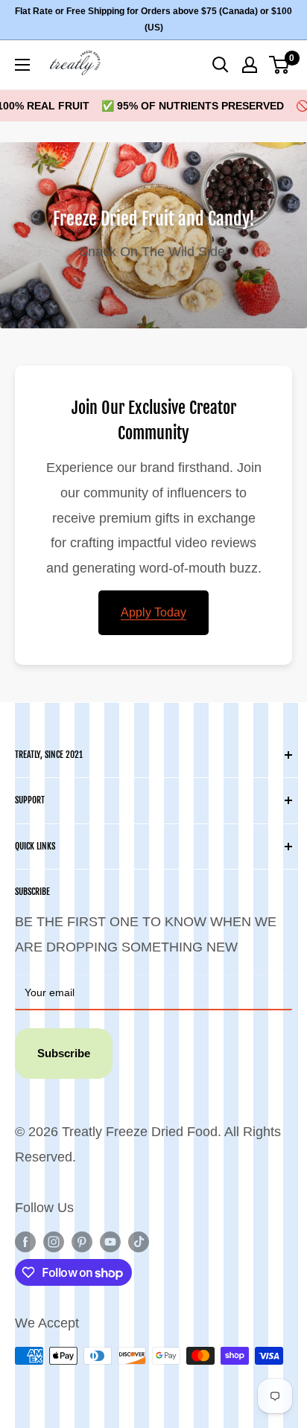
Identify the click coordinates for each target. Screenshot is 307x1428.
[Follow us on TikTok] (138, 1241)
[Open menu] (22, 65)
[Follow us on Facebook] (25, 1241)
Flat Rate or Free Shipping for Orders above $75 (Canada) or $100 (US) (153, 19)
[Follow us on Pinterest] (82, 1241)
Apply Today (153, 612)
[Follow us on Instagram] (53, 1241)
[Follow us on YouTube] (110, 1241)
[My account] (249, 65)
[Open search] (220, 65)
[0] (279, 65)
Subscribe (63, 1053)
